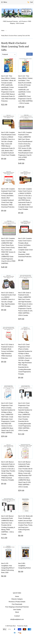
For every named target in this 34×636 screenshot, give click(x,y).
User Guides (17, 609)
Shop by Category (17, 599)
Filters (29, 54)
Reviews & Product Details (17, 601)
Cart (31, 2)
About (17, 612)
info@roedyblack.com (17, 619)
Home (2, 30)
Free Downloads (17, 604)
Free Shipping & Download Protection (17, 607)
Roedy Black (12, 626)
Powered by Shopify (22, 626)
